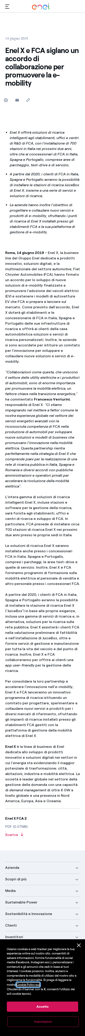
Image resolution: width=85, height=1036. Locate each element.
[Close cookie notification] (79, 945)
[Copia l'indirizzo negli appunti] (28, 100)
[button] (7, 6)
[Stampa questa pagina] (6, 100)
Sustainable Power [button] (21, 902)
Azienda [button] (12, 867)
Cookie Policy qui (28, 984)
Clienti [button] (11, 925)
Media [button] (10, 891)
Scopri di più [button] (16, 879)
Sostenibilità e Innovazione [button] (28, 914)
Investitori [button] (14, 937)
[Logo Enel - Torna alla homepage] (41, 6)
